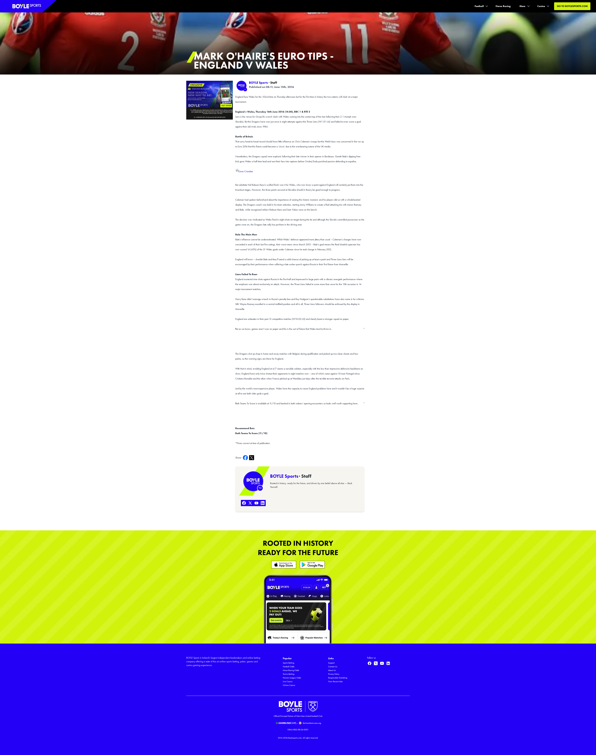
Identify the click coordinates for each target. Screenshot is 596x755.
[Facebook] (244, 503)
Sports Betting (288, 663)
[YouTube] (256, 503)
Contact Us (332, 666)
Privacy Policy (333, 674)
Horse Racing (503, 6)
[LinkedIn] (263, 503)
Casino (541, 6)
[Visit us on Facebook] (369, 663)
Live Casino (287, 681)
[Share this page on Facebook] (246, 457)
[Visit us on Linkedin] (388, 663)
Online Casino (289, 685)
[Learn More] (283, 564)
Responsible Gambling (337, 677)
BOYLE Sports (258, 82)
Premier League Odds (292, 677)
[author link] (241, 85)
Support (331, 663)
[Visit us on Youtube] (381, 663)
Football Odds (288, 666)
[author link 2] (253, 481)
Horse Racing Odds (291, 670)
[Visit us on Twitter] (375, 663)
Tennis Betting (288, 674)
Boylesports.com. (295, 738)
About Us (332, 670)
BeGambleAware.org (312, 723)
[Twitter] (250, 503)
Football (479, 6)
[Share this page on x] (252, 457)
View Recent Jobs (335, 681)
